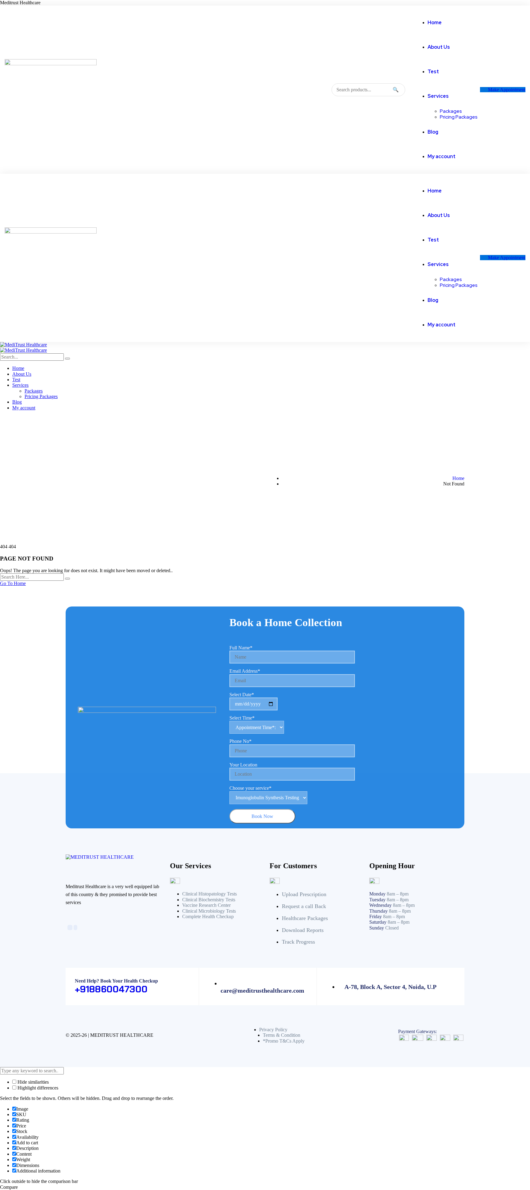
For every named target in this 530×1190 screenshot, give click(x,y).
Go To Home (13, 583)
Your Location (243, 764)
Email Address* (244, 671)
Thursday (378, 911)
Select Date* (241, 694)
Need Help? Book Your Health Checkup (116, 980)
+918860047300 (111, 989)
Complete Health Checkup (208, 916)
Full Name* (240, 647)
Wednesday (380, 905)
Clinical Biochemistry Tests (208, 899)
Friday (375, 916)
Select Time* (242, 717)
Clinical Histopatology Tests (209, 893)
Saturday (377, 922)
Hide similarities (32, 1082)
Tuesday (377, 899)
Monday (377, 893)
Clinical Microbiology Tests (209, 911)
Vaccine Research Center (206, 905)
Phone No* (240, 741)
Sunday (376, 927)
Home (458, 478)
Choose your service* (250, 788)
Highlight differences (37, 1087)
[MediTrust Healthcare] (23, 344)
